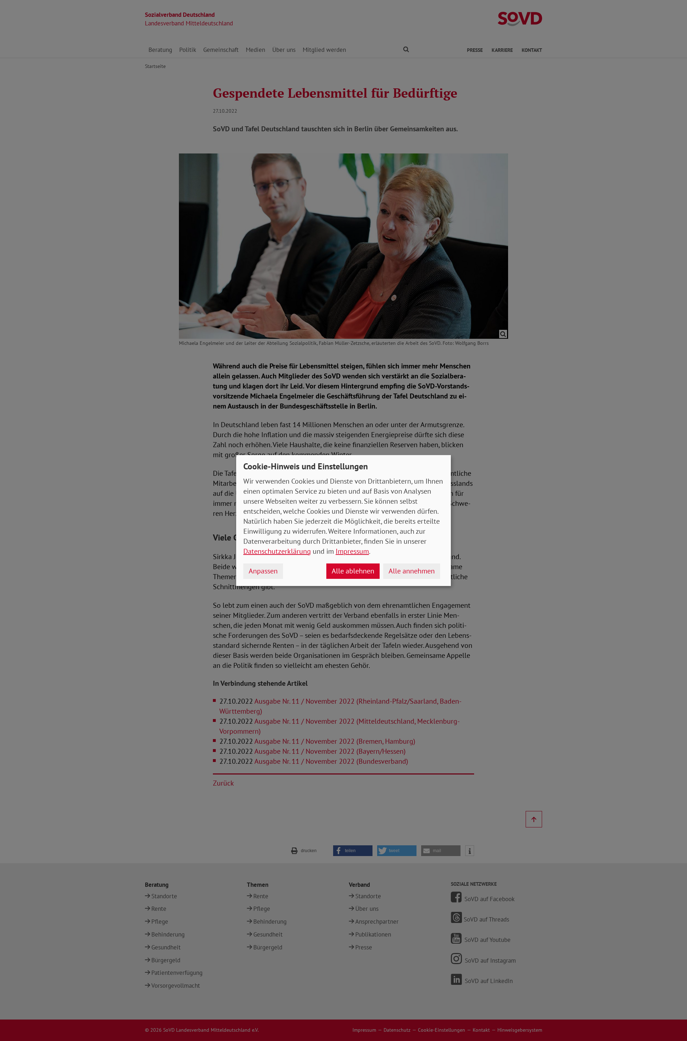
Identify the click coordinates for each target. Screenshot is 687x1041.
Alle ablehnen (353, 571)
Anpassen (263, 571)
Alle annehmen (412, 571)
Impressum (352, 551)
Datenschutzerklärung (277, 551)
